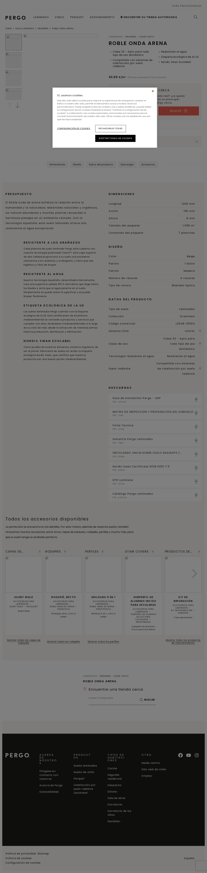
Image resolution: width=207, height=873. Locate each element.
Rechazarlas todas (111, 128)
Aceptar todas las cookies (115, 138)
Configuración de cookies (73, 128)
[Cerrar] (152, 91)
